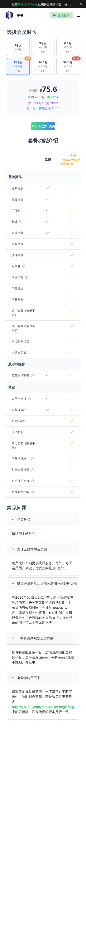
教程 (32, 533)
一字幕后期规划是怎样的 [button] (35, 638)
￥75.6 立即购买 (43, 126)
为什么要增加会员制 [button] (32, 549)
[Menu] (78, 15)
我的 (32, 612)
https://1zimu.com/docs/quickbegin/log (43, 707)
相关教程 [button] (23, 520)
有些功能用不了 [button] (28, 678)
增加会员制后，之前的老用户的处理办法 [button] (47, 583)
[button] (14, 519)
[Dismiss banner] (81, 4)
